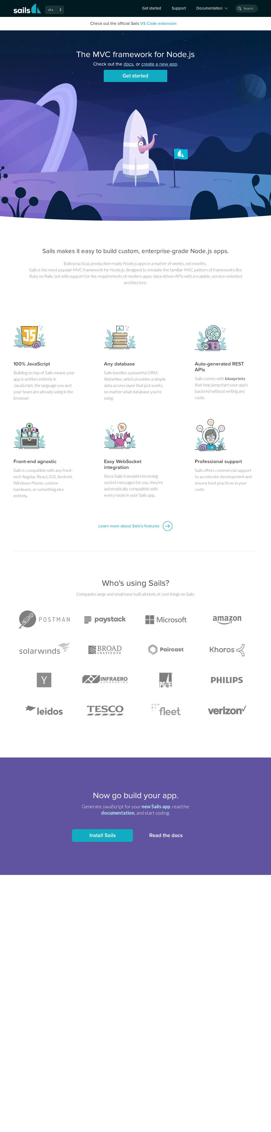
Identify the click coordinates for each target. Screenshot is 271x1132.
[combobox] (246, 8)
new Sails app (156, 806)
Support (179, 8)
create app (159, 64)
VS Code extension (158, 23)
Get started (151, 8)
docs (128, 64)
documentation (117, 813)
